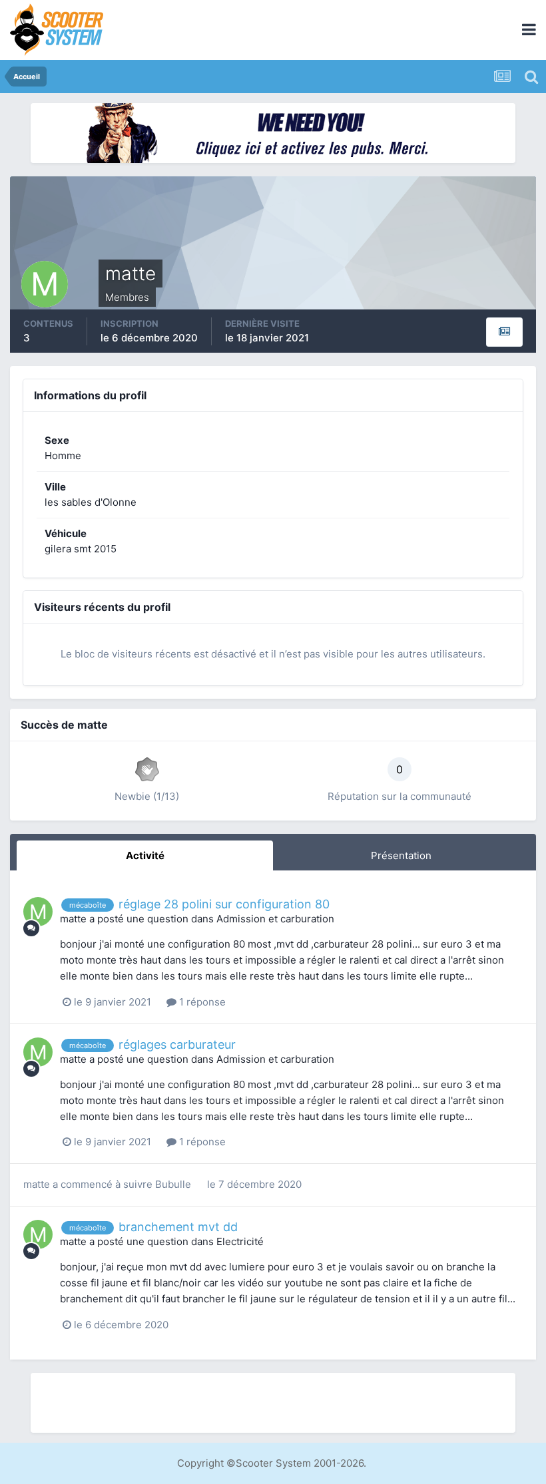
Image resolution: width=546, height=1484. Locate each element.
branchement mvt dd (178, 1227)
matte (73, 918)
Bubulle (173, 1184)
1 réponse (201, 1002)
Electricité (240, 1241)
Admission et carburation (275, 918)
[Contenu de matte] (504, 332)
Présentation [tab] (401, 855)
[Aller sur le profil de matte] (38, 911)
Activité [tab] (145, 855)
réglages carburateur (177, 1044)
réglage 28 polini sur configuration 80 (224, 904)
